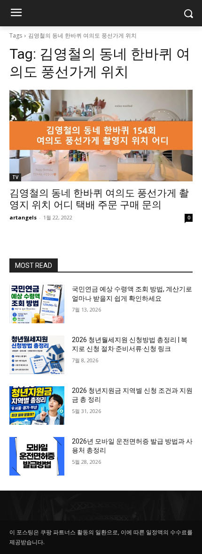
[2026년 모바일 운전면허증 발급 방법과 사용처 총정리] (36, 456)
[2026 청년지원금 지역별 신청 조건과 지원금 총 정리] (36, 405)
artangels (23, 217)
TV (15, 177)
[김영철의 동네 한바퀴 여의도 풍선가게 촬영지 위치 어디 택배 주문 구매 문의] (101, 135)
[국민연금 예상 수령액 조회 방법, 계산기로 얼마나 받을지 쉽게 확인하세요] (36, 304)
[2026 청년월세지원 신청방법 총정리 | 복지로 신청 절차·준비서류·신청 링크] (36, 355)
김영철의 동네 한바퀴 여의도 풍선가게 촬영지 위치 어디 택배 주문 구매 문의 (99, 199)
